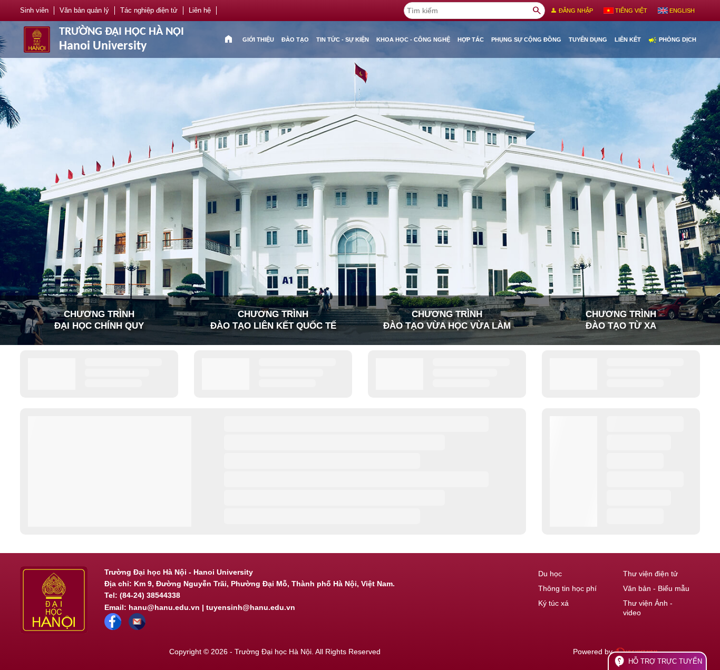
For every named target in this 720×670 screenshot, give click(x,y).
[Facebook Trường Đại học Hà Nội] (112, 627)
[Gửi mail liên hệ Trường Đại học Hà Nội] (137, 627)
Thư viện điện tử (650, 573)
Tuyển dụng (588, 39)
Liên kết (628, 39)
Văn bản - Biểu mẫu (656, 588)
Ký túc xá (553, 603)
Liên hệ (200, 10)
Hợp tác (471, 39)
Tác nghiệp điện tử (149, 10)
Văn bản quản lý (84, 10)
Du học (550, 573)
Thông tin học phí (567, 588)
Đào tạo (295, 39)
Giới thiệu (258, 39)
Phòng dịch (672, 39)
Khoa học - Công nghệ (413, 39)
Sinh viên (34, 10)
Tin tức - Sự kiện (342, 39)
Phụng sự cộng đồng (526, 39)
